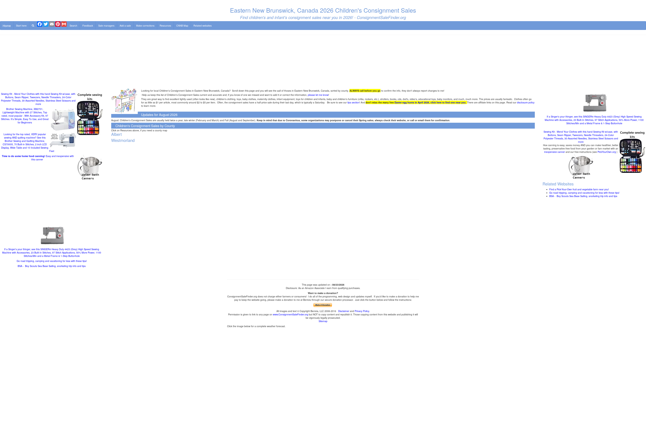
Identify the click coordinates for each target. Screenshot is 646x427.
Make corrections (145, 25)
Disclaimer (343, 311)
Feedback (87, 25)
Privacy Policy (362, 311)
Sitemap (323, 321)
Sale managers (106, 25)
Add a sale (125, 25)
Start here (21, 25)
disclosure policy (525, 102)
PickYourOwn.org (607, 151)
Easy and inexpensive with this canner (38, 157)
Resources (165, 25)
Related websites (202, 25)
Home (7, 25)
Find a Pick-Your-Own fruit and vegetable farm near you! (579, 189)
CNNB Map (182, 25)
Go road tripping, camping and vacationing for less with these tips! (52, 261)
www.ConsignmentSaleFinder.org (290, 314)
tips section (353, 102)
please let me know (318, 94)
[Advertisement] (323, 61)
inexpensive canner (555, 151)
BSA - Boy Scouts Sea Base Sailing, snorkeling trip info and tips (52, 266)
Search (73, 25)
